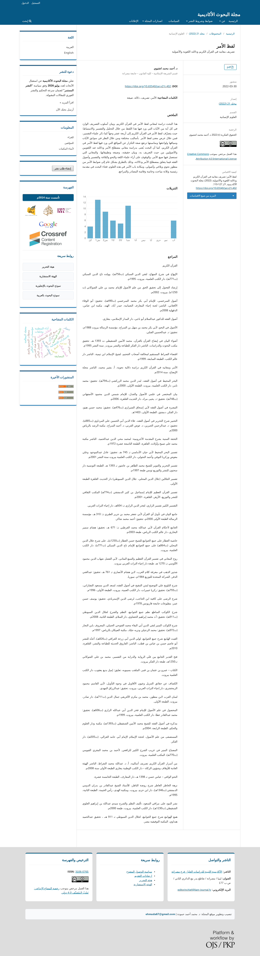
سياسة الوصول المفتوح (139, 871)
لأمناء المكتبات (66, 148)
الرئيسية (233, 21)
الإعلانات (133, 21)
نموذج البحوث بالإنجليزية (48, 285)
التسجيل (35, 3)
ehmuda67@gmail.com (160, 914)
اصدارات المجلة (153, 21)
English (69, 52)
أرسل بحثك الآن (65, 109)
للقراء (71, 137)
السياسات (173, 21)
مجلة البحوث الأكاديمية (219, 14)
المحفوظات (215, 33)
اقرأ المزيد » (67, 102)
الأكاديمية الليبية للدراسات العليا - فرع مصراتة (196, 871)
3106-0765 (82, 871)
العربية (70, 47)
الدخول (25, 3)
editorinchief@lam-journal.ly (194, 889)
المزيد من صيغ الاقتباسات (203, 195)
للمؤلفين (69, 143)
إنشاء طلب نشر (63, 168)
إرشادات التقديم (143, 875)
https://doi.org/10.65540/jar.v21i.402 (148, 86)
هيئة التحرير (48, 266)
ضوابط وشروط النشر (200, 21)
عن (223, 21)
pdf (229, 67)
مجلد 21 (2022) (197, 33)
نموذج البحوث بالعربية (48, 295)
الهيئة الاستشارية (48, 276)
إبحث (25, 21)
